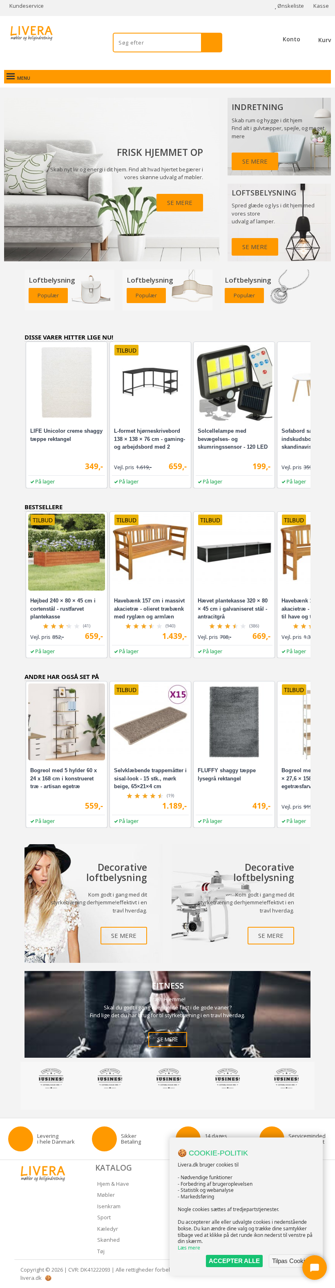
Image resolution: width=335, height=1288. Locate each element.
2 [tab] (172, 1099)
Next (317, 1079)
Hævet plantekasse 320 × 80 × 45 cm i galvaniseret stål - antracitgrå (233, 609)
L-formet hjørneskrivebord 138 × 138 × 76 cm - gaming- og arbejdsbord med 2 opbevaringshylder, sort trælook (149, 447)
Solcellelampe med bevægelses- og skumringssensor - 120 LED (233, 439)
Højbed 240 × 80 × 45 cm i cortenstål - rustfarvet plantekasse (63, 609)
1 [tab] (163, 1099)
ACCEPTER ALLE (234, 1260)
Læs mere (189, 1247)
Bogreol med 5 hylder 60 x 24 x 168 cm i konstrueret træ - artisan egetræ (63, 778)
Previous (18, 1079)
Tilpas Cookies (291, 1260)
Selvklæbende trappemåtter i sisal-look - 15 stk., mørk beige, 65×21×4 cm (150, 778)
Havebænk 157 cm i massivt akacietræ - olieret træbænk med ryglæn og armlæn (149, 609)
